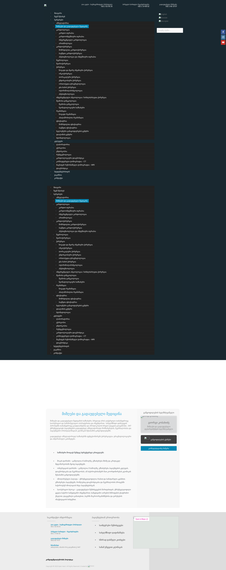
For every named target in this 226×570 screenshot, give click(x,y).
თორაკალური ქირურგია (69, 77)
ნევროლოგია (62, 60)
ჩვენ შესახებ (59, 16)
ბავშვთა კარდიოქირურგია (70, 53)
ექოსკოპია (61, 148)
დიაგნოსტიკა (62, 168)
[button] (100, 184)
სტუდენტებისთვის (62, 172)
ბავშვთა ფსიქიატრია (68, 128)
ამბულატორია (62, 23)
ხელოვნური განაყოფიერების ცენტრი (72, 131)
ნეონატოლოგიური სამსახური (72, 108)
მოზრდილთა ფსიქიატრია (70, 124)
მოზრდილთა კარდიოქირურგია (72, 50)
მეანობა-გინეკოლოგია (66, 101)
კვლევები (58, 141)
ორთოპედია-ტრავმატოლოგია (72, 84)
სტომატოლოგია (63, 138)
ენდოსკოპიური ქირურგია (70, 80)
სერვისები (58, 20)
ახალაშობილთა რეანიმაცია (71, 118)
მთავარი (58, 13)
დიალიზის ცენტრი (64, 134)
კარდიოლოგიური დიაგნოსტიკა (70, 158)
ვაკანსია (58, 175)
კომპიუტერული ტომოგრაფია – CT (71, 161)
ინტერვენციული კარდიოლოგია (73, 40)
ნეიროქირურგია (63, 64)
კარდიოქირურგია (64, 47)
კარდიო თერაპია (66, 33)
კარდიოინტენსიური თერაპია (71, 36)
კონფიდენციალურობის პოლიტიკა (59, 560)
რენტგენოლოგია (63, 155)
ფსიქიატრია (61, 121)
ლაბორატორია (63, 144)
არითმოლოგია (65, 43)
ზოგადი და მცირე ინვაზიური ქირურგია (76, 70)
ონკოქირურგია (65, 74)
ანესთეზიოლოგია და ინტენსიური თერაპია (77, 57)
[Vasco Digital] (91, 566)
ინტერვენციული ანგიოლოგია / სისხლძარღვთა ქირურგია (81, 97)
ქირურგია (60, 67)
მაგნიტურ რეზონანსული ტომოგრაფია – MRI (75, 165)
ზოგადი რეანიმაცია (67, 114)
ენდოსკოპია (61, 151)
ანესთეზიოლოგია (67, 94)
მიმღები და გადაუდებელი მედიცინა (72, 26)
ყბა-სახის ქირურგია (67, 87)
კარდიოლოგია (63, 30)
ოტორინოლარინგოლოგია (70, 91)
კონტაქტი (58, 178)
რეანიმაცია (61, 111)
